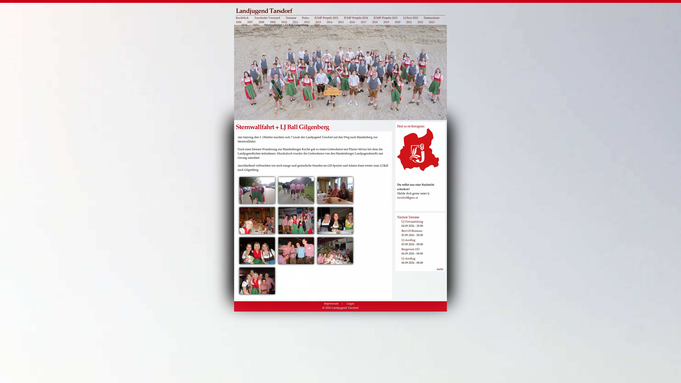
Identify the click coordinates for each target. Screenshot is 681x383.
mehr (440, 269)
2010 (284, 22)
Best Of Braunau (412, 231)
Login (350, 303)
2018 (375, 22)
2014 (329, 22)
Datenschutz (431, 17)
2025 (256, 24)
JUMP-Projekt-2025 (386, 17)
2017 (363, 22)
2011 (295, 22)
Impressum (331, 303)
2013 (318, 22)
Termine (291, 17)
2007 (250, 22)
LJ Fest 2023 (410, 17)
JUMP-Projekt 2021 (326, 17)
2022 (420, 22)
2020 (397, 22)
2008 (261, 22)
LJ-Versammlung (412, 221)
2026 (317, 24)
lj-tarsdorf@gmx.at (413, 195)
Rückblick (242, 17)
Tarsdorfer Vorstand (267, 17)
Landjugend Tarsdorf (264, 10)
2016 (352, 22)
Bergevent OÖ (411, 249)
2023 (431, 22)
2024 (244, 24)
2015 (341, 22)
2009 (273, 22)
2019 (386, 22)
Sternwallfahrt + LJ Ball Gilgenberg (286, 24)
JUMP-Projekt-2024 (356, 17)
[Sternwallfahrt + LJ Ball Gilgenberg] (257, 203)
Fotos (305, 17)
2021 (409, 22)
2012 (307, 22)
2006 (239, 22)
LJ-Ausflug (408, 240)
